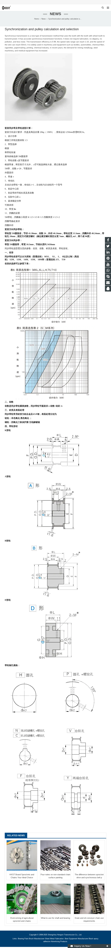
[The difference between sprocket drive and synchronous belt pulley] (89, 855)
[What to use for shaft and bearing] (55, 899)
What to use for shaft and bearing (55, 918)
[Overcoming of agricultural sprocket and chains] (22, 899)
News (55, 14)
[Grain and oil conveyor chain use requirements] (89, 899)
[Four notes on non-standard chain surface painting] (55, 855)
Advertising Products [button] (59, 941)
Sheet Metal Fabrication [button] (54, 939)
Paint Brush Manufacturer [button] (34, 939)
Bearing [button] (21, 939)
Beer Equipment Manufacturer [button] (76, 939)
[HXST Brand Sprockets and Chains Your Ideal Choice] (22, 855)
